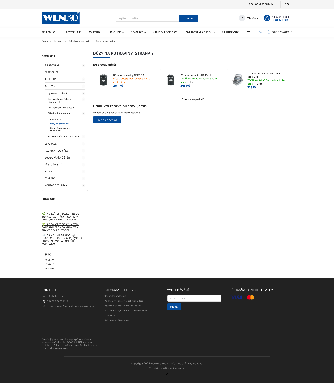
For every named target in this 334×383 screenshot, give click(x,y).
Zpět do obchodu (107, 119)
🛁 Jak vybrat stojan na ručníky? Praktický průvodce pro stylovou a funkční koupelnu (62, 239)
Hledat (189, 18)
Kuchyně (50, 85)
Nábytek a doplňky (56, 150)
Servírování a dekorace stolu (64, 136)
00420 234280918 (57, 301)
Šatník (49, 171)
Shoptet (161, 368)
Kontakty (109, 315)
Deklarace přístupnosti (117, 320)
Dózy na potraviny (59, 123)
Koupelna (51, 78)
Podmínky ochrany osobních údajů (123, 300)
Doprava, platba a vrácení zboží (122, 305)
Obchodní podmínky (261, 4)
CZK (287, 4)
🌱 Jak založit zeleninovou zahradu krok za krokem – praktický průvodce (60, 227)
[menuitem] (52, 32)
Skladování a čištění (57, 157)
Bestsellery (52, 72)
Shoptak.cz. (179, 368)
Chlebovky (55, 119)
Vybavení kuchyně (58, 93)
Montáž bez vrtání (56, 185)
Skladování (52, 65)
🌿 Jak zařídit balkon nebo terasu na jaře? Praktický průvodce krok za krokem (60, 216)
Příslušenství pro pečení (61, 107)
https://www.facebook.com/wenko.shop (70, 306)
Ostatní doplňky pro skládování (60, 129)
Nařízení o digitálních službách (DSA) (125, 310)
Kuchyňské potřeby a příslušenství (59, 100)
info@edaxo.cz (55, 296)
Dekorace (51, 143)
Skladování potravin (59, 113)
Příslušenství (53, 164)
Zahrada (50, 178)
